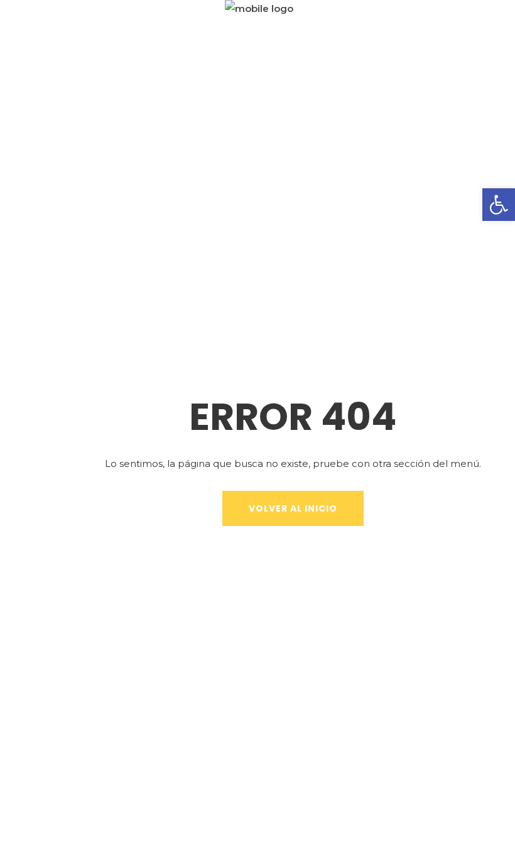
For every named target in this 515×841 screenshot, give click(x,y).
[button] (498, 204)
